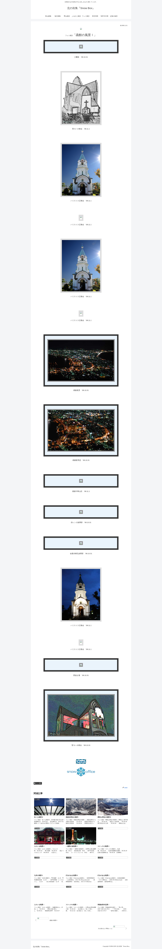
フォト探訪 (38, 783)
